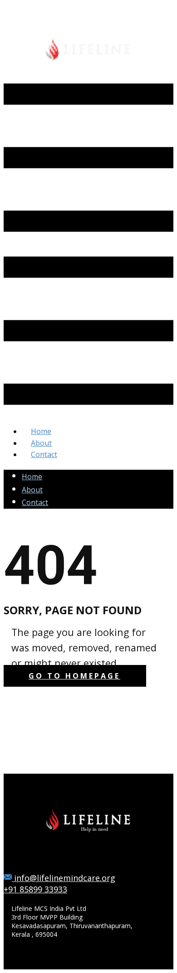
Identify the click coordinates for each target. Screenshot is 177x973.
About (32, 490)
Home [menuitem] (41, 431)
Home (32, 477)
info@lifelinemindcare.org (63, 877)
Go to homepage (74, 676)
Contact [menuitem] (44, 454)
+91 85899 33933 (35, 889)
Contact (35, 502)
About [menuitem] (41, 443)
